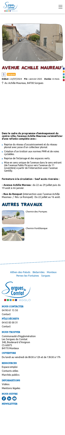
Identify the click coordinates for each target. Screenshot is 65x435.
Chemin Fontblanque (36, 228)
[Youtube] (14, 398)
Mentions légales (11, 388)
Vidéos (6, 384)
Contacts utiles (10, 371)
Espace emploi (10, 367)
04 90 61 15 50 (10, 310)
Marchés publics (11, 375)
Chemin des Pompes (36, 211)
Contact (6, 314)
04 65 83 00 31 (10, 322)
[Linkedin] (9, 398)
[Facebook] (4, 398)
